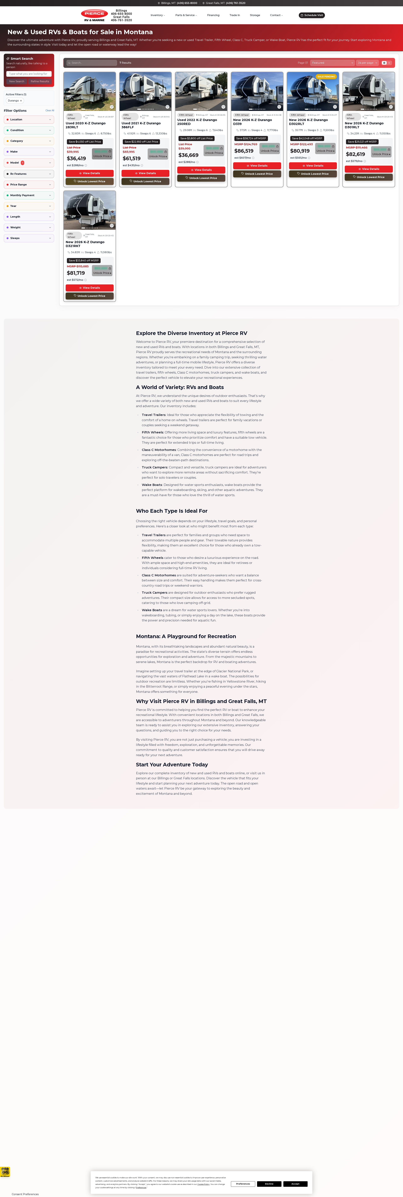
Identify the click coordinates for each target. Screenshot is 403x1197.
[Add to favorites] (112, 107)
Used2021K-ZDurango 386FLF (141, 125)
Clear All (49, 110)
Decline (269, 1184)
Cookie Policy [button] (203, 1184)
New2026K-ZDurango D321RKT (85, 244)
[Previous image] (68, 91)
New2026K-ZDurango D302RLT (308, 122)
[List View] (389, 63)
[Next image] (111, 91)
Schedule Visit (313, 15)
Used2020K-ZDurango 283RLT (86, 125)
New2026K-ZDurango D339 (252, 122)
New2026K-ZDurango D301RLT (364, 125)
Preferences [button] (141, 1187)
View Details (91, 173)
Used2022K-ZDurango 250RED (197, 122)
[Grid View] (384, 63)
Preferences (243, 1184)
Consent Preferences (25, 1194)
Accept (295, 1184)
